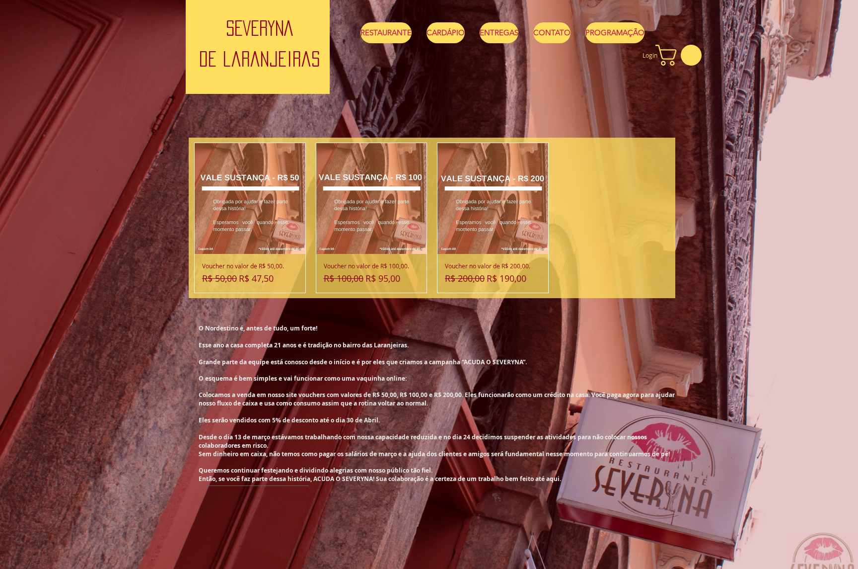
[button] (681, 55)
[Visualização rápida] (250, 198)
